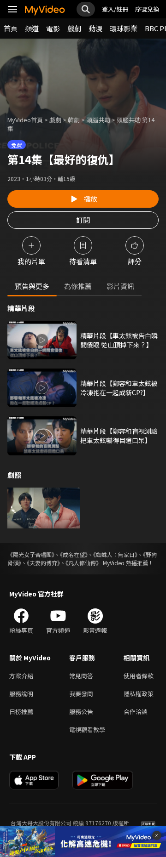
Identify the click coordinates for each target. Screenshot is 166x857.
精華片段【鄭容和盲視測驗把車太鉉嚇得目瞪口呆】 (119, 435)
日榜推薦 (21, 711)
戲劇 (74, 28)
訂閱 (83, 220)
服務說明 (21, 693)
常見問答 (81, 675)
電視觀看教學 (87, 729)
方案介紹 (21, 675)
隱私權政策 (139, 693)
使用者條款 (139, 675)
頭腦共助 (98, 119)
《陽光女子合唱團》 (30, 554)
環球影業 (123, 28)
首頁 (11, 28)
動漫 (95, 28)
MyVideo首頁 (25, 119)
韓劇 (74, 119)
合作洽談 (136, 711)
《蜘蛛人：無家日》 (115, 554)
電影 (53, 28)
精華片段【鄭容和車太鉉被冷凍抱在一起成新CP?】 (119, 388)
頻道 (32, 28)
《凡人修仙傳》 (83, 563)
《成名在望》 (74, 554)
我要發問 (81, 693)
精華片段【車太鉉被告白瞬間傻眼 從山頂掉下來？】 (119, 340)
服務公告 (81, 711)
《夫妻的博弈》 (43, 563)
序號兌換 (147, 9)
